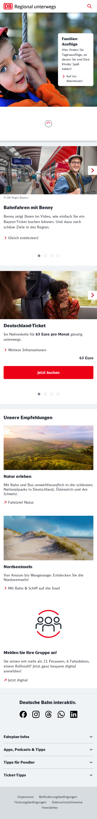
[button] (48, 736)
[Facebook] (23, 714)
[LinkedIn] (73, 714)
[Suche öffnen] (89, 6)
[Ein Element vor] (92, 170)
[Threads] (48, 714)
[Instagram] (35, 714)
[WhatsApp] (61, 714)
